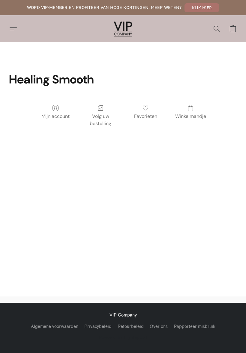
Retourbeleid (131, 326)
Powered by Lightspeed (123, 337)
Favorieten (145, 116)
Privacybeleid (98, 326)
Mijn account (55, 116)
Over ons (159, 326)
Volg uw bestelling (100, 120)
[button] (201, 7)
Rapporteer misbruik (194, 326)
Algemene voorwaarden (54, 326)
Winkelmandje (190, 116)
